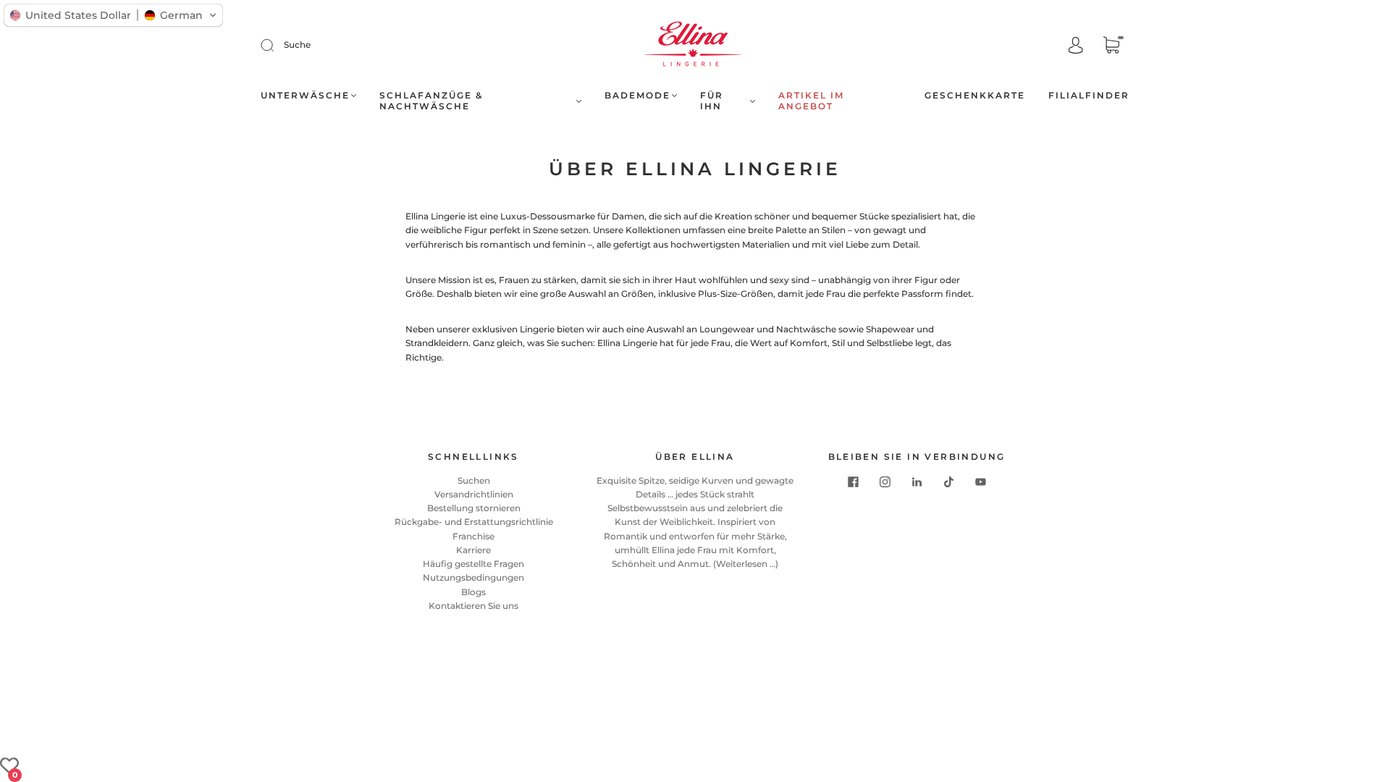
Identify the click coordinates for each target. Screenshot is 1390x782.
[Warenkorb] (1111, 46)
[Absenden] (276, 45)
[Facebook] (853, 482)
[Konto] (1075, 46)
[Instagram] (885, 482)
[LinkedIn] (916, 482)
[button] (113, 15)
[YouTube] (980, 482)
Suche (297, 44)
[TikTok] (948, 482)
